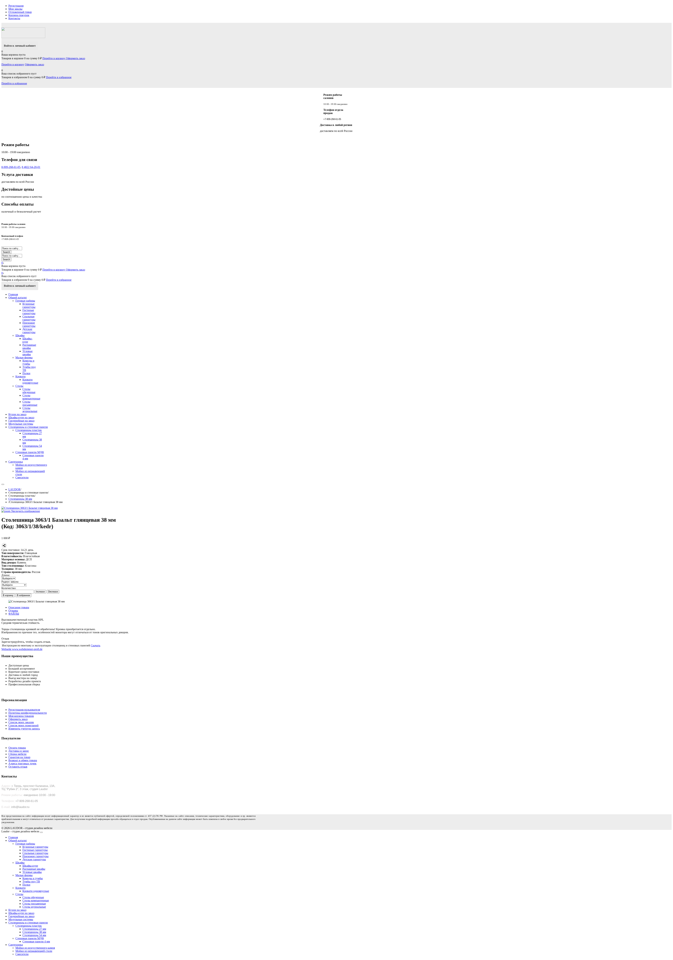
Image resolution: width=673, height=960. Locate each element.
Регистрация (15, 5)
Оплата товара (17, 747)
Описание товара (18, 607)
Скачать (95, 645)
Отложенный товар (20, 12)
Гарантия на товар (19, 757)
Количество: (8, 588)
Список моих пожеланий (23, 725)
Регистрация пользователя (24, 709)
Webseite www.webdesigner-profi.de (21, 649)
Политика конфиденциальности (27, 712)
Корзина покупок (18, 15)
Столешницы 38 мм (20, 498)
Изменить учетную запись (24, 728)
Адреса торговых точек (22, 763)
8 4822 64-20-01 (31, 167)
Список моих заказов (21, 722)
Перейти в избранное (59, 77)
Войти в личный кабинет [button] (20, 45)
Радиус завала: (10, 581)
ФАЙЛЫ (13, 613)
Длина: (5, 575)
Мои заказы (15, 8)
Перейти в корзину (54, 58)
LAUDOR (14, 489)
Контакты (14, 18)
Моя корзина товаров (21, 715)
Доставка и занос (18, 750)
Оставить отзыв (17, 766)
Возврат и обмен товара (22, 760)
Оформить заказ (75, 58)
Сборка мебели (17, 754)
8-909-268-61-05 (10, 167)
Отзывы (13, 610)
